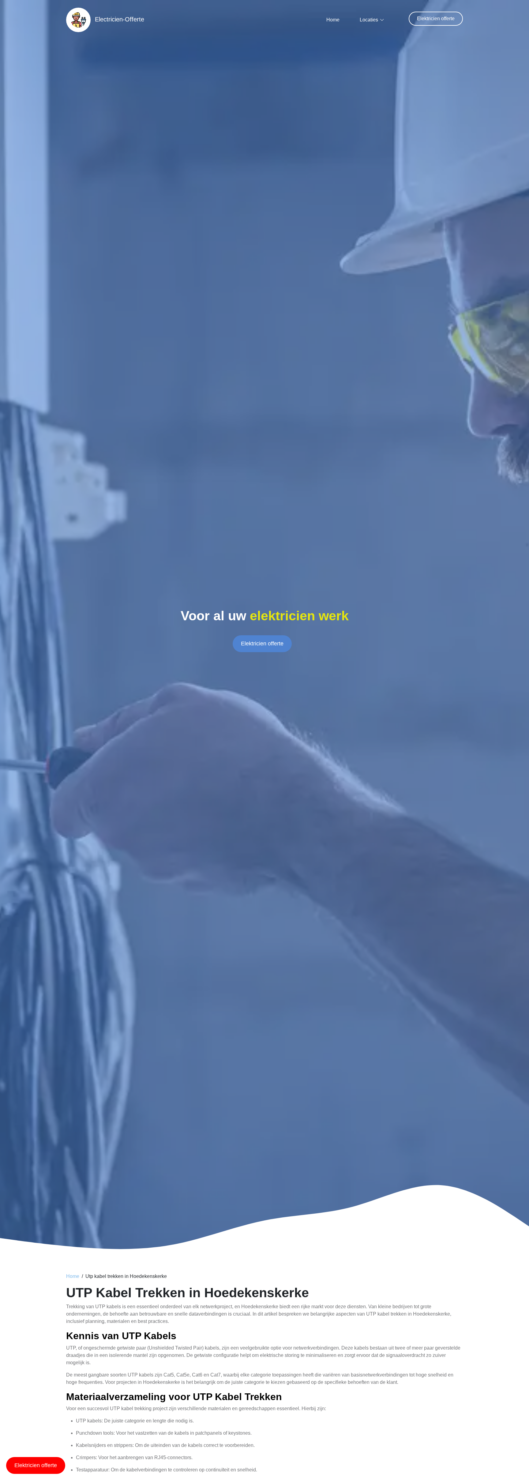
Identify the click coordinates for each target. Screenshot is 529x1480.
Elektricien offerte (436, 18)
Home (333, 19)
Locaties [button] (369, 19)
